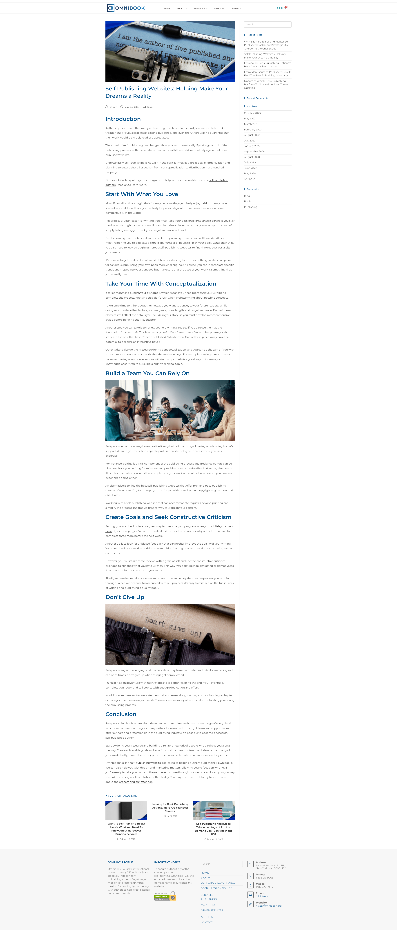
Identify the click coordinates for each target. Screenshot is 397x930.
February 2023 (253, 129)
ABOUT (181, 8)
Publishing (250, 207)
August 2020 (252, 157)
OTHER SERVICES (212, 910)
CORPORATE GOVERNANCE (218, 882)
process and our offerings (135, 781)
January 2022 (252, 146)
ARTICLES (219, 8)
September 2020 (254, 151)
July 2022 (249, 140)
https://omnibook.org (269, 905)
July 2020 (250, 162)
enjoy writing (201, 203)
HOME (166, 8)
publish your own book (145, 292)
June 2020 (250, 168)
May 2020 (250, 173)
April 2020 (250, 178)
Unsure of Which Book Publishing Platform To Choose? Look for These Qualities (266, 84)
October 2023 (252, 113)
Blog (150, 107)
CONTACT (236, 8)
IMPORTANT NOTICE (167, 862)
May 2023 (250, 118)
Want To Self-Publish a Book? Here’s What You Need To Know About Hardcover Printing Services (126, 829)
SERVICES (199, 8)
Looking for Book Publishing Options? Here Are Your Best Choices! (170, 808)
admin (113, 107)
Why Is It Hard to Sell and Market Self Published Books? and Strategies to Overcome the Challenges (266, 45)
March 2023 (251, 124)
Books (248, 201)
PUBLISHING (209, 899)
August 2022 (252, 135)
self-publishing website (145, 762)
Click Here (262, 896)
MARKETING (208, 904)
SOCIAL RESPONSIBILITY (216, 888)
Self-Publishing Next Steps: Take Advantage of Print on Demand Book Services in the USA (213, 829)
